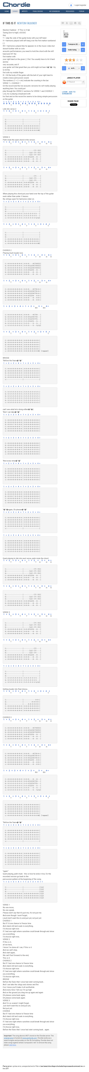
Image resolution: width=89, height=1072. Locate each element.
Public (38, 11)
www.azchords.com (29, 1038)
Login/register (80, 5)
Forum (81, 11)
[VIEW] (63, 23)
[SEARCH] (79, 23)
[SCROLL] (71, 23)
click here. (12, 1045)
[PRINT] (75, 23)
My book (54, 11)
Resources (70, 11)
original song (8, 1038)
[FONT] (67, 23)
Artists (24, 11)
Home (7, 11)
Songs (15, 11)
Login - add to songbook (68, 93)
